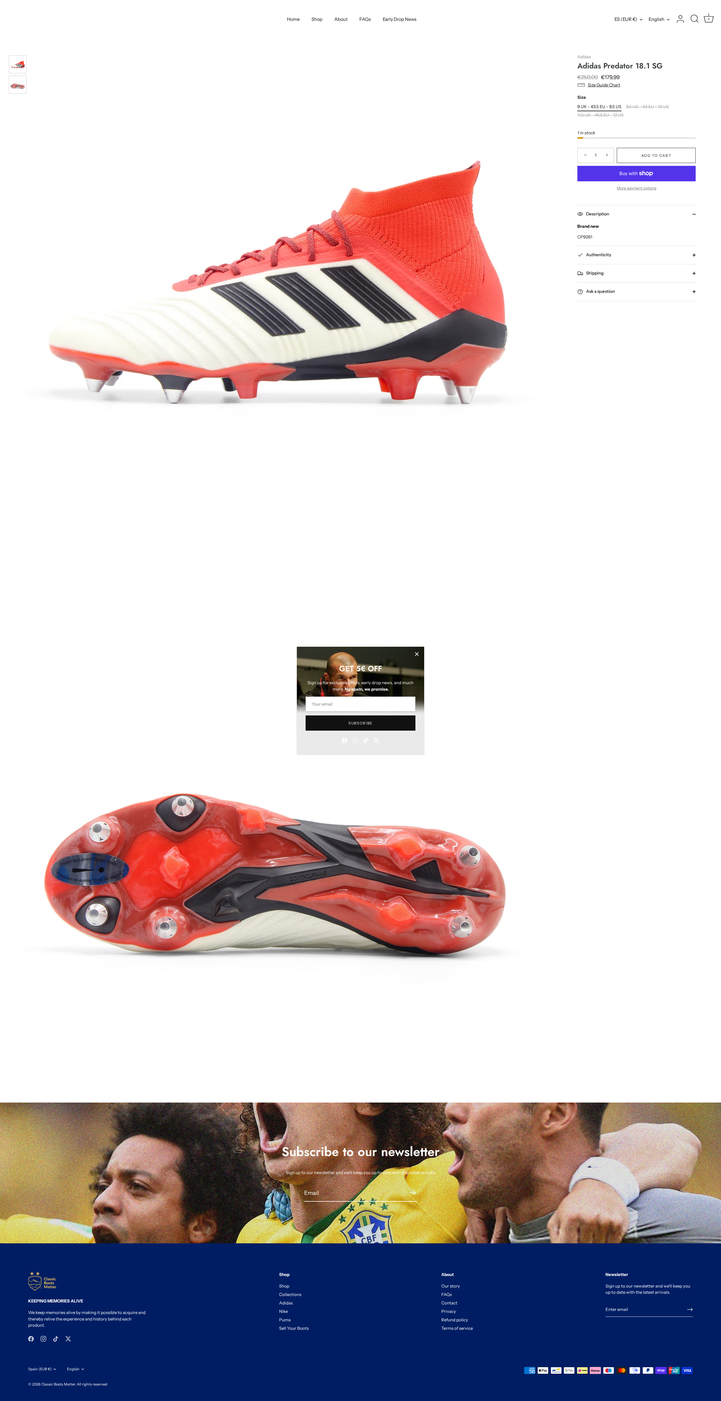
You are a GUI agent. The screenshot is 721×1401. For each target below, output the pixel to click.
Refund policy (454, 1319)
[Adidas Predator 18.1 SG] (17, 64)
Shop (316, 19)
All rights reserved (92, 1384)
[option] (17, 65)
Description (597, 214)
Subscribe (360, 723)
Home (293, 19)
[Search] (694, 19)
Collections (290, 1294)
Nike (283, 1311)
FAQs (365, 19)
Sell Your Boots (294, 1328)
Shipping (594, 273)
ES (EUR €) (626, 19)
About (341, 19)
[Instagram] (355, 740)
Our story (450, 1286)
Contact (449, 1303)
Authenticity (598, 254)
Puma (285, 1319)
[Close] (417, 654)
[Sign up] (690, 1309)
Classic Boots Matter (58, 1384)
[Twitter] (376, 740)
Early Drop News (400, 19)
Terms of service (457, 1328)
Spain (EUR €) (40, 1369)
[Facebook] (344, 740)
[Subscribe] (412, 1192)
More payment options (636, 188)
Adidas (584, 56)
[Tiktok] (366, 740)
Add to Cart (656, 155)
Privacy (448, 1311)
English (656, 19)
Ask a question (600, 291)
